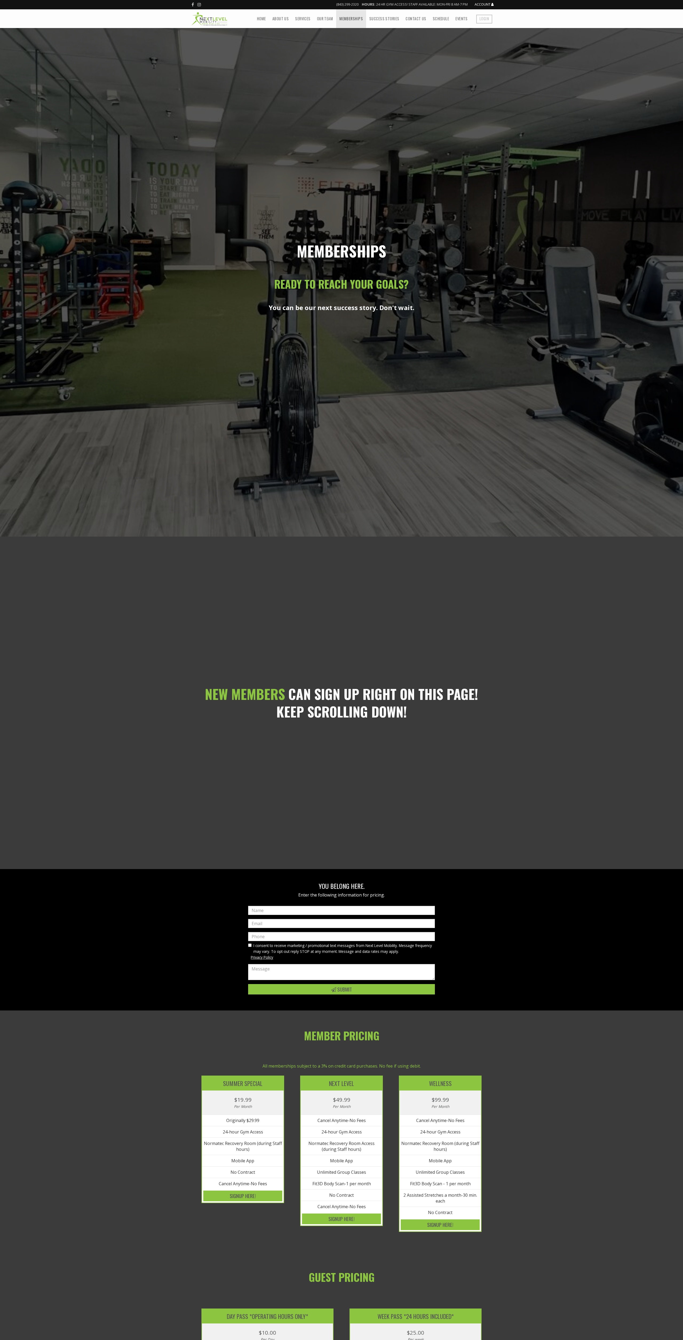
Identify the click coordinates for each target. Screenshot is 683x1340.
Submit (344, 989)
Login (484, 18)
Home (261, 18)
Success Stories (384, 18)
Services (302, 18)
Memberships (351, 18)
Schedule (441, 18)
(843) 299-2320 (347, 4)
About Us (280, 18)
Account (483, 4)
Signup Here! (243, 1196)
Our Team (325, 18)
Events (461, 18)
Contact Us (416, 18)
